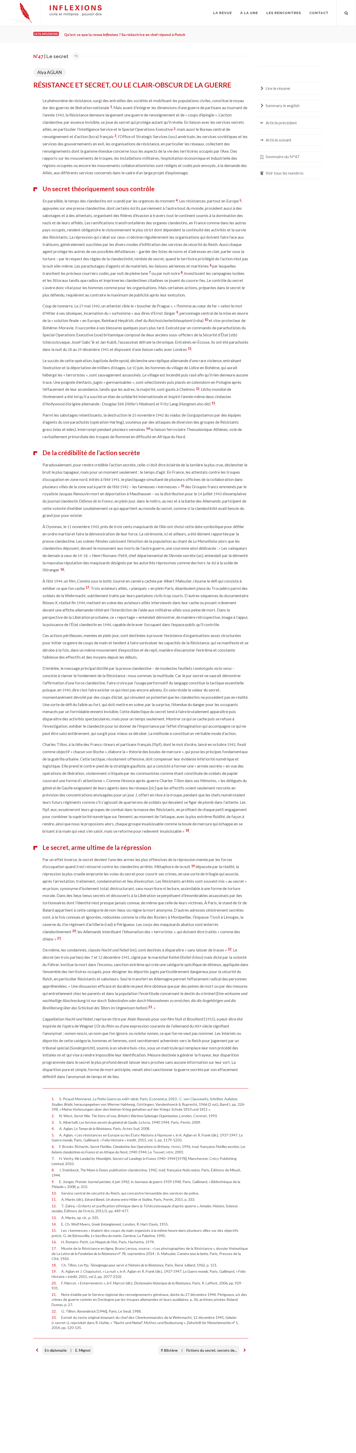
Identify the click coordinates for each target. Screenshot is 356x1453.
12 (197, 389)
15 (182, 486)
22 (229, 949)
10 (206, 320)
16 (62, 569)
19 (193, 866)
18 (187, 830)
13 (213, 403)
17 (87, 587)
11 (189, 349)
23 (150, 1007)
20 (74, 931)
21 (59, 938)
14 (148, 428)
